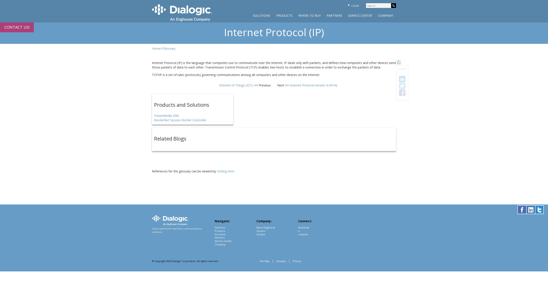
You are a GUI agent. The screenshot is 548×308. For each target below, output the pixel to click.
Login (355, 5)
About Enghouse (265, 227)
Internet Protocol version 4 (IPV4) (313, 85)
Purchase (220, 234)
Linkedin (303, 234)
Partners (334, 15)
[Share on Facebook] (402, 93)
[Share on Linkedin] (402, 79)
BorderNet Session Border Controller (180, 120)
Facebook (303, 227)
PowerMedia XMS (166, 116)
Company (385, 15)
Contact (260, 234)
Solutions (261, 15)
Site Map (265, 261)
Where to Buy (309, 15)
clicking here (225, 171)
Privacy (297, 261)
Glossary (169, 48)
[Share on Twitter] (402, 86)
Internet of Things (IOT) (236, 85)
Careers (260, 230)
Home (156, 48)
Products (284, 15)
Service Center (360, 15)
